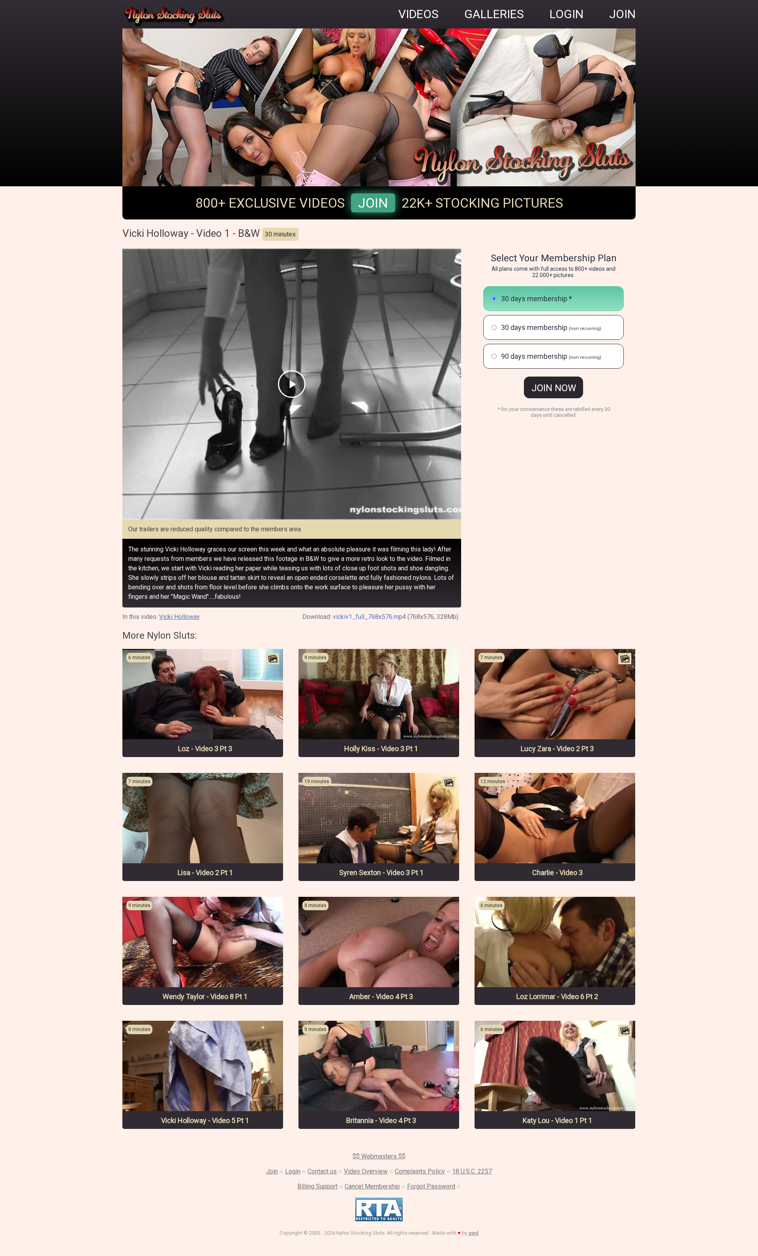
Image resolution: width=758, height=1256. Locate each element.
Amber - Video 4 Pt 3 (381, 996)
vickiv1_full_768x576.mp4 (369, 617)
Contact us (322, 1171)
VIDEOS (418, 14)
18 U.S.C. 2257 (472, 1171)
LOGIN (567, 14)
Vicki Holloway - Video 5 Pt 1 (205, 1120)
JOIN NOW (553, 388)
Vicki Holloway (179, 617)
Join (373, 203)
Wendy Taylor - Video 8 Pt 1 (205, 996)
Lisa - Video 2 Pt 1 (205, 872)
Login (292, 1171)
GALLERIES (494, 14)
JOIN (622, 14)
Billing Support (317, 1186)
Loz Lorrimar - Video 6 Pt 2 (557, 996)
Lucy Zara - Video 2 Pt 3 (557, 748)
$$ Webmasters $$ (379, 1156)
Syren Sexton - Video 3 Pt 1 (381, 872)
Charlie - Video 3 (557, 872)
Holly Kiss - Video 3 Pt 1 (381, 748)
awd (473, 1233)
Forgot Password (431, 1186)
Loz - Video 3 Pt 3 (205, 748)
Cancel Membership (372, 1186)
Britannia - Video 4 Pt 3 (381, 1120)
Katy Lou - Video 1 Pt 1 (557, 1120)
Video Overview (366, 1171)
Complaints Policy (420, 1171)
